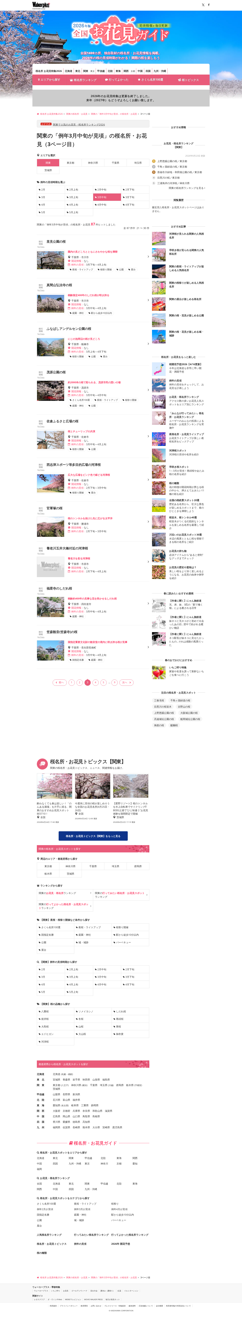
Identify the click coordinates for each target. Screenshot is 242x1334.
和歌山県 (97, 1110)
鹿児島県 (117, 1127)
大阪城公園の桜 (189, 712)
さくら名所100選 (152, 79)
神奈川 (104, 1163)
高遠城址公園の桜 (164, 719)
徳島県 (76, 1121)
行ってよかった (119, 79)
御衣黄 (119, 1034)
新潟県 (76, 1094)
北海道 (68, 71)
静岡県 (95, 1105)
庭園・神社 (84, 934)
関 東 (40, 1085)
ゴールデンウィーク (79, 1290)
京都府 (66, 1110)
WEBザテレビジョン (73, 1299)
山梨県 (56, 1094)
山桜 (80, 1026)
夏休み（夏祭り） (107, 1290)
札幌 (64, 1074)
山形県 (96, 1079)
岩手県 (76, 1079)
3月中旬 (101, 976)
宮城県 (56, 1079)
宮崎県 (106, 1127)
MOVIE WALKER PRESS (93, 1299)
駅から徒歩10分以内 (127, 934)
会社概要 (159, 1306)
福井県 (76, 1099)
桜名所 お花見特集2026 (49, 71)
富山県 (66, 1099)
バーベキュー (123, 942)
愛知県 (56, 1105)
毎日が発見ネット (113, 1299)
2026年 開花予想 (120, 1243)
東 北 (40, 1079)
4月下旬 (129, 204)
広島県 (56, 1116)
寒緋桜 (119, 1019)
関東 (85, 71)
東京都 (70, 162)
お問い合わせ (96, 1306)
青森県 (66, 1079)
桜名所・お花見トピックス (52, 1243)
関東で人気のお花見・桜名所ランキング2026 (79, 124)
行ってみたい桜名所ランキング (91, 1234)
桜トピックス (190, 80)
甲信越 (101, 71)
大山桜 (82, 1034)
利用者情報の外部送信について (178, 1306)
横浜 (85, 1085)
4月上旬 (73, 204)
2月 (43, 189)
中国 (140, 71)
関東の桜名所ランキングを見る (186, 188)
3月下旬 (129, 197)
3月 (43, 197)
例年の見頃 (80, 1243)
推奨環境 (84, 1306)
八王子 (65, 1085)
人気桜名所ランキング (49, 1234)
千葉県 (115, 162)
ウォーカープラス (41, 1290)
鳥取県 (86, 1116)
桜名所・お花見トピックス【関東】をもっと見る (93, 836)
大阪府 (56, 1110)
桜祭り (115, 1203)
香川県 (56, 1121)
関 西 (40, 1110)
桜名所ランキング (85, 80)
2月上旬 (73, 189)
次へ (124, 682)
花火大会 (93, 1290)
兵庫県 (76, 1110)
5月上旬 (73, 212)
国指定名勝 (47, 934)
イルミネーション (131, 1290)
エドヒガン (47, 1034)
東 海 (40, 1105)
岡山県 (66, 1116)
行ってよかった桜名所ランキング (129, 1234)
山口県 (76, 1116)
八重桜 (45, 1011)
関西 (126, 71)
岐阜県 (75, 1105)
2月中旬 (101, 189)
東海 (118, 71)
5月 (43, 212)
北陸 (110, 71)
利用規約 (53, 1306)
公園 (43, 942)
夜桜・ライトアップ (89, 927)
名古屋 (65, 1105)
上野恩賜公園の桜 (164, 712)
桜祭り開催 (122, 927)
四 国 (40, 1121)
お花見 (65, 1290)
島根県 (96, 1116)
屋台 (43, 949)
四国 (148, 71)
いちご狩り (55, 1290)
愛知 (135, 1163)
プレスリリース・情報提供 (115, 1306)
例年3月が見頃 (82, 1209)
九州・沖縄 (160, 71)
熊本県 (86, 1127)
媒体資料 (132, 1306)
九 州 (40, 1127)
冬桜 (80, 1019)
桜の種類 (42, 1252)
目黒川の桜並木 (162, 706)
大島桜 (45, 1026)
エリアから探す (50, 79)
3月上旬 (73, 197)
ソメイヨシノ (85, 1011)
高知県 (86, 1121)
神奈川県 (93, 162)
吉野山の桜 (184, 706)
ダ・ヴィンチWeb (55, 1299)
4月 (43, 204)
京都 (133, 71)
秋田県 (86, 1079)
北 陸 (40, 1099)
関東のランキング (57, 893)
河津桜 (45, 1041)
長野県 (66, 1094)
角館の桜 (159, 725)
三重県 (85, 1105)
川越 (111, 1085)
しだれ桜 (121, 1011)
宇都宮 (138, 1085)
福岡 (39, 1169)
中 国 (40, 1116)
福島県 (106, 1079)
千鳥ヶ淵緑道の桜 (180, 700)
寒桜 (118, 1026)
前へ (61, 682)
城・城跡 (83, 942)
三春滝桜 (159, 700)
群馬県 (138, 866)
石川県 (56, 1099)
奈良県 (86, 1110)
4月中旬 (101, 204)
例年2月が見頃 (45, 1209)
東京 (92, 71)
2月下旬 (129, 189)
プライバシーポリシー (69, 1306)
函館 (70, 1074)
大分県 (96, 1127)
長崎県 (76, 1127)
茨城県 (48, 170)
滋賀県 (108, 1110)
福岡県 (56, 1127)
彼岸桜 (45, 1019)
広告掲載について (146, 1306)
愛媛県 (66, 1121)
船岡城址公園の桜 (190, 719)
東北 (77, 71)
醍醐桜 (174, 725)
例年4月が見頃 (119, 1209)
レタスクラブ (39, 1299)
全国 (39, 1183)
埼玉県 (138, 162)
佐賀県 (66, 1127)
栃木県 (48, 873)
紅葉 (119, 1290)
